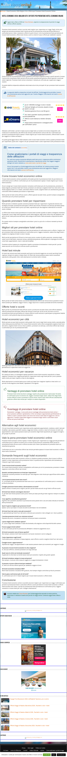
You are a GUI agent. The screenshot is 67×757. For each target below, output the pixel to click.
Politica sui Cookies (40, 748)
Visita (60, 109)
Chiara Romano (28, 22)
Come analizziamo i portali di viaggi (55, 750)
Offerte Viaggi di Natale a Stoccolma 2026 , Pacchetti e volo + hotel (29, 725)
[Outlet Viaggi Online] (33, 4)
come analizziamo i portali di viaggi (35, 163)
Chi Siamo (6, 750)
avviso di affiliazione (27, 170)
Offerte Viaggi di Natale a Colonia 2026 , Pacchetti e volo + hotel (29, 719)
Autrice (42, 750)
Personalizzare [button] (61, 754)
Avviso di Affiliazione (16, 750)
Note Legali (31, 748)
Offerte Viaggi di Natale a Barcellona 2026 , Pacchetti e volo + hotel (29, 705)
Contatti (25, 750)
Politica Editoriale (34, 750)
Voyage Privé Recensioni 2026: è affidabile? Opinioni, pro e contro (29, 699)
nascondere (24, 147)
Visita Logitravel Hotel (33, 298)
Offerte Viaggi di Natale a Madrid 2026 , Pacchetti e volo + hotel (29, 712)
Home (3, 11)
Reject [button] (53, 754)
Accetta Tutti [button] (47, 754)
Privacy (24, 748)
